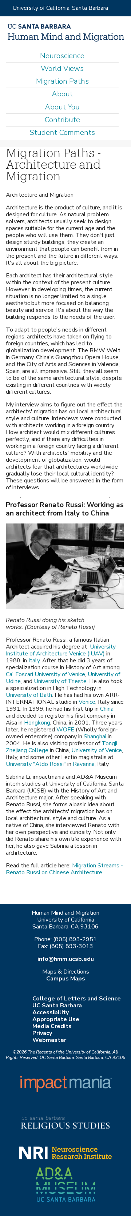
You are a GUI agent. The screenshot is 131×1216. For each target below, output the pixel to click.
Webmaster (49, 1040)
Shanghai (95, 737)
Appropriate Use (55, 1019)
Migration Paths (62, 81)
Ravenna (84, 764)
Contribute (62, 120)
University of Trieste (60, 681)
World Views (62, 68)
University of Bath (29, 695)
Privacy (42, 1033)
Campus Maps (65, 979)
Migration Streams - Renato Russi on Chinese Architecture (64, 869)
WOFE (65, 730)
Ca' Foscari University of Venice (45, 674)
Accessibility (50, 1012)
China (107, 709)
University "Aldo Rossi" (36, 764)
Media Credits (52, 1026)
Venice (87, 702)
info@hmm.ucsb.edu (65, 959)
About (62, 94)
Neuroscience (62, 56)
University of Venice (96, 750)
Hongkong (37, 723)
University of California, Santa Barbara (60, 8)
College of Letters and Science (76, 999)
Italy (34, 661)
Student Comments (62, 132)
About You (62, 107)
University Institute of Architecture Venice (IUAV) (61, 650)
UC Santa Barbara (57, 1006)
